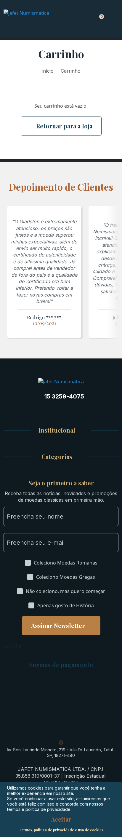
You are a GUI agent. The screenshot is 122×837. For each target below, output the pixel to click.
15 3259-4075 (64, 396)
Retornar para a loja (64, 126)
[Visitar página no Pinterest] (55, 410)
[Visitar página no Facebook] (44, 410)
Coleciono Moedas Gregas (65, 577)
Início (47, 71)
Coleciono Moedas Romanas (65, 562)
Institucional (56, 430)
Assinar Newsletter (58, 625)
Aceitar (61, 819)
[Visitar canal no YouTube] (67, 410)
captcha (12, 646)
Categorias (56, 456)
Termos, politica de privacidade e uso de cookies (61, 830)
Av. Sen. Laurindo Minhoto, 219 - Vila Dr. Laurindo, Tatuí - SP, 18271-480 (61, 752)
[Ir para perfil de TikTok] (78, 410)
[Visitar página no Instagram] (32, 410)
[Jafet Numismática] (36, 19)
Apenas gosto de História (65, 605)
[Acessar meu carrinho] (100, 20)
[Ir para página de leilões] (90, 410)
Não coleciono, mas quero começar (65, 591)
